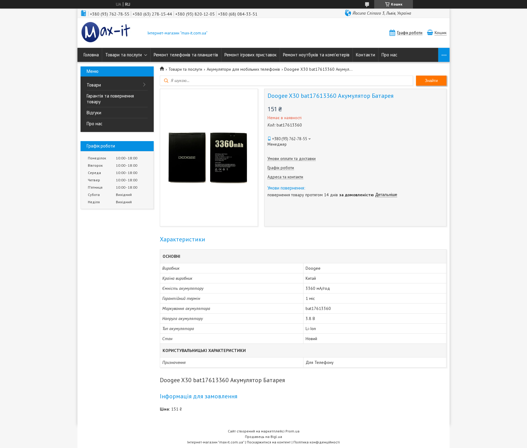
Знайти (431, 80)
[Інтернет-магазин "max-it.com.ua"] (111, 33)
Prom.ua (292, 431)
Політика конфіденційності (316, 442)
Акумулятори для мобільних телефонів (243, 69)
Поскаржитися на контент (269, 442)
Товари (94, 85)
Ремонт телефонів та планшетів (186, 54)
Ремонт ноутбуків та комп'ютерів (316, 54)
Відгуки (94, 113)
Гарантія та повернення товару (110, 99)
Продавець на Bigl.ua (263, 436)
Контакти (365, 54)
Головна (91, 54)
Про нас (389, 54)
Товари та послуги (123, 54)
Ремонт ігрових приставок (250, 54)
